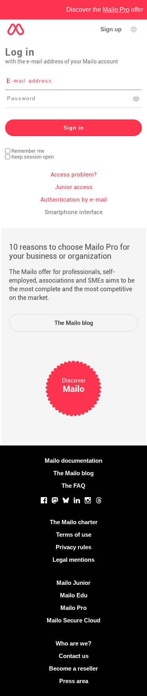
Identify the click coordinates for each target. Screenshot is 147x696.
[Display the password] (136, 98)
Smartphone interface (74, 212)
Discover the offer (104, 9)
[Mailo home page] (15, 29)
